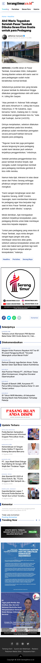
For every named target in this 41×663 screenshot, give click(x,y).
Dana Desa (7, 474)
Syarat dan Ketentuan (22, 649)
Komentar (34, 318)
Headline (6, 259)
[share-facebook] (4, 318)
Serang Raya (27, 259)
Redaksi (35, 649)
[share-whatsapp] (14, 318)
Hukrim (36, 9)
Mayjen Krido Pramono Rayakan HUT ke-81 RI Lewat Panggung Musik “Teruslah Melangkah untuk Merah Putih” (20, 352)
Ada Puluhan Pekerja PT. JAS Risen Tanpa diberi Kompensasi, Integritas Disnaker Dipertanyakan (20, 374)
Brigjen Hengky (9, 489)
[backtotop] (20, 656)
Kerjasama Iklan (29, 651)
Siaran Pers (26, 9)
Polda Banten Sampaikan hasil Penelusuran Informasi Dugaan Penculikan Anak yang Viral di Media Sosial (14, 434)
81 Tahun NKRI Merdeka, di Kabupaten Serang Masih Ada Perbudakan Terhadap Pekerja (19, 397)
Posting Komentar (9, 517)
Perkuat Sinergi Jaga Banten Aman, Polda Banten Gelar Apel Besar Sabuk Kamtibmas (20, 363)
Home (4, 16)
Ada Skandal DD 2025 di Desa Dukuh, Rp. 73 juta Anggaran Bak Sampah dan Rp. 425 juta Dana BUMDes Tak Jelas (13, 478)
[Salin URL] (19, 318)
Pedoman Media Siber (13, 651)
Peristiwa (15, 9)
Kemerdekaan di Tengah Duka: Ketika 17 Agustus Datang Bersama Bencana (13, 449)
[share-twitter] (9, 318)
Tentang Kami (7, 649)
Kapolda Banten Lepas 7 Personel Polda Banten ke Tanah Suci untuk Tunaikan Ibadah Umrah (13, 493)
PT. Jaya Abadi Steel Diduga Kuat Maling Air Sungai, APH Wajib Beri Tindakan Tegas (14, 464)
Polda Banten (9, 429)
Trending (5, 9)
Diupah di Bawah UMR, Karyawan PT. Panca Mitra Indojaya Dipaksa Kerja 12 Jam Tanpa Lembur (20, 386)
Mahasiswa (7, 444)
